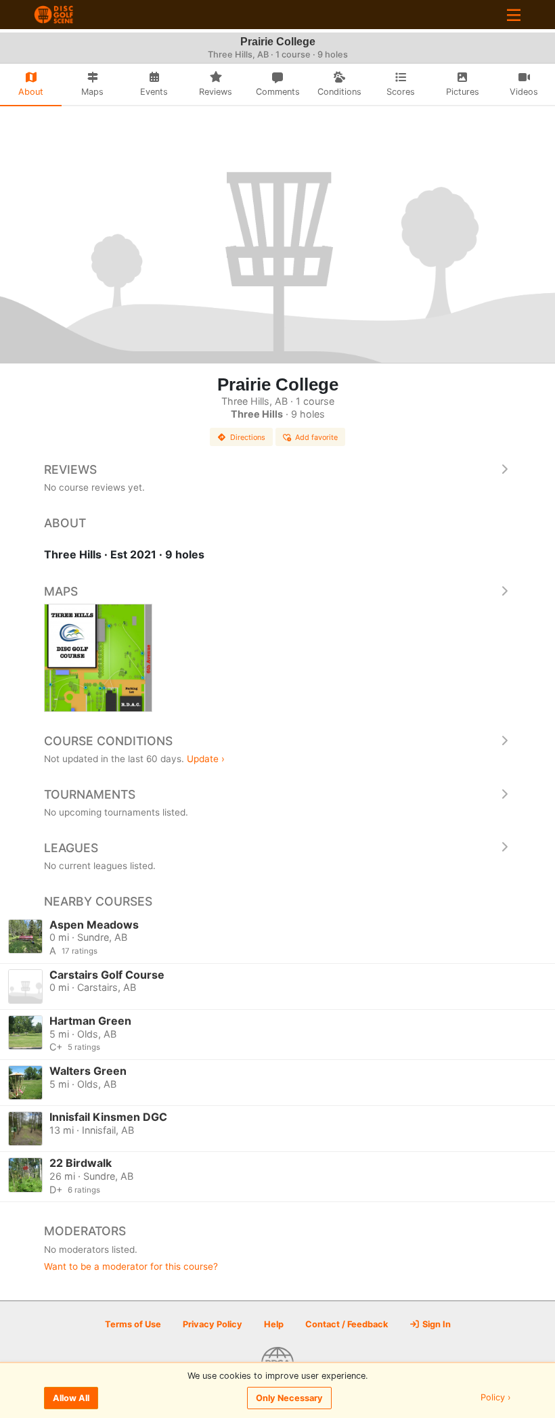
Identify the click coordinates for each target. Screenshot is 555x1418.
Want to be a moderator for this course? (131, 1266)
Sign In (435, 1324)
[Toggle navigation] (513, 14)
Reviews (70, 469)
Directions (247, 437)
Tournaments (89, 794)
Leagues (71, 848)
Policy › (496, 1398)
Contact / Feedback (346, 1324)
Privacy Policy (212, 1324)
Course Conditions (108, 741)
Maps (61, 591)
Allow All (71, 1398)
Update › (206, 758)
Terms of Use (133, 1324)
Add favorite (316, 437)
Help (274, 1324)
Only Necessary (289, 1398)
